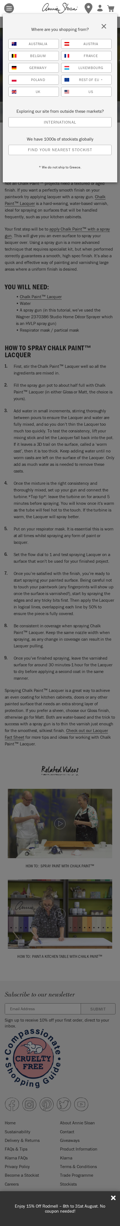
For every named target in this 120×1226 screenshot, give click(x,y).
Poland (38, 79)
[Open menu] (9, 8)
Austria (90, 43)
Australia (38, 43)
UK (38, 91)
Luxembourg (90, 67)
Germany (38, 67)
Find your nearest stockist (60, 149)
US (90, 91)
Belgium (38, 55)
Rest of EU (91, 79)
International (60, 122)
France (91, 55)
